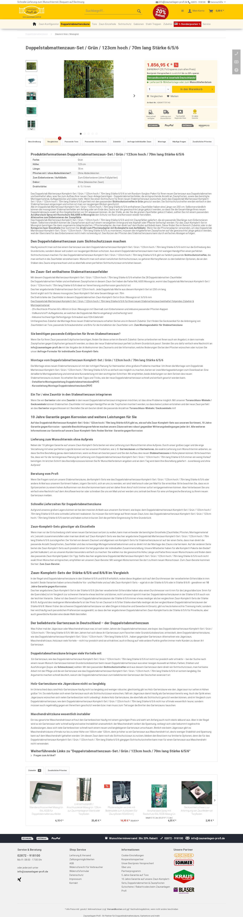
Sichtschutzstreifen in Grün (127, 201)
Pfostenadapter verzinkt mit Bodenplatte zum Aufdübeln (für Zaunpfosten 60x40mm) (121, 810)
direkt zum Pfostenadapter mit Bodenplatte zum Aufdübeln (112, 228)
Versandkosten (114, 909)
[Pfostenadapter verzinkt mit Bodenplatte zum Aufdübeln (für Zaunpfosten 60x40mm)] (121, 792)
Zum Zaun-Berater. (50, 564)
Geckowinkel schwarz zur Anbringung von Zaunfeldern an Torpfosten (197, 810)
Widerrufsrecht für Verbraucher (86, 867)
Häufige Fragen (179, 142)
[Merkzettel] (180, 11)
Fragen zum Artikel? (44, 755)
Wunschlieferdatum (200, 82)
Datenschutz (76, 875)
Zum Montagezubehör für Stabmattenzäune (158, 325)
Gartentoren (147, 449)
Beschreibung (34, 142)
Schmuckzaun (65, 667)
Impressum (75, 879)
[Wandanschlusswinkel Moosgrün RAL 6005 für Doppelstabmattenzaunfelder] (46, 792)
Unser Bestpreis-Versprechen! (138, 863)
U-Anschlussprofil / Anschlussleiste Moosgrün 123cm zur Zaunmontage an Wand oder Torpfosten (84, 809)
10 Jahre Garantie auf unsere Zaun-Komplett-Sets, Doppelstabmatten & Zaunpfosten (146, 881)
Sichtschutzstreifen (195, 255)
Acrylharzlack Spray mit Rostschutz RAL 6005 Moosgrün (159, 812)
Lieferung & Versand (80, 855)
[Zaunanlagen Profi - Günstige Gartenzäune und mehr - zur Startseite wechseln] (31, 12)
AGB (71, 863)
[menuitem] (113, 11)
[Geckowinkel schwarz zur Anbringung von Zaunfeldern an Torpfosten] (197, 792)
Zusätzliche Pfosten (202, 142)
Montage (162, 142)
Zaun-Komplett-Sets (163, 422)
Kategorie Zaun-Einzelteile (46, 228)
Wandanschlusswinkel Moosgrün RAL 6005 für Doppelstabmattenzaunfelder (46, 810)
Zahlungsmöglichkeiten (81, 859)
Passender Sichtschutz (95, 142)
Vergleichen (156, 96)
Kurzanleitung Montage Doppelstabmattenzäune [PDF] (62, 385)
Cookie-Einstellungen (133, 855)
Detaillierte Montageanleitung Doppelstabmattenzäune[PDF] (65, 382)
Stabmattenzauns (159, 453)
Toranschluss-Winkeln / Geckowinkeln (150, 408)
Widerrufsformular (79, 871)
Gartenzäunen (127, 449)
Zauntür (70, 400)
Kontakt (73, 883)
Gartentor (50, 400)
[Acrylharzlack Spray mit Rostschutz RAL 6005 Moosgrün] (159, 796)
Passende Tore (71, 142)
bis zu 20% (187, 73)
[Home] (34, 24)
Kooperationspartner (133, 859)
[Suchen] (139, 11)
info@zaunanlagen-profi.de (46, 347)
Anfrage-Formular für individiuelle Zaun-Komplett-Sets (67, 351)
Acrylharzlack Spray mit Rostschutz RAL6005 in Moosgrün (63, 214)
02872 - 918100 (197, 2)
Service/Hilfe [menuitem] (216, 2)
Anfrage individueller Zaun (139, 142)
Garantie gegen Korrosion (128, 430)
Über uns (126, 867)
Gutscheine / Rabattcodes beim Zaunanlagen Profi (146, 888)
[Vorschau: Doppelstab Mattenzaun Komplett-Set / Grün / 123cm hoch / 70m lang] (31, 66)
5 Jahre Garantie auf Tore (135, 875)
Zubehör (117, 142)
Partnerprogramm (131, 871)
